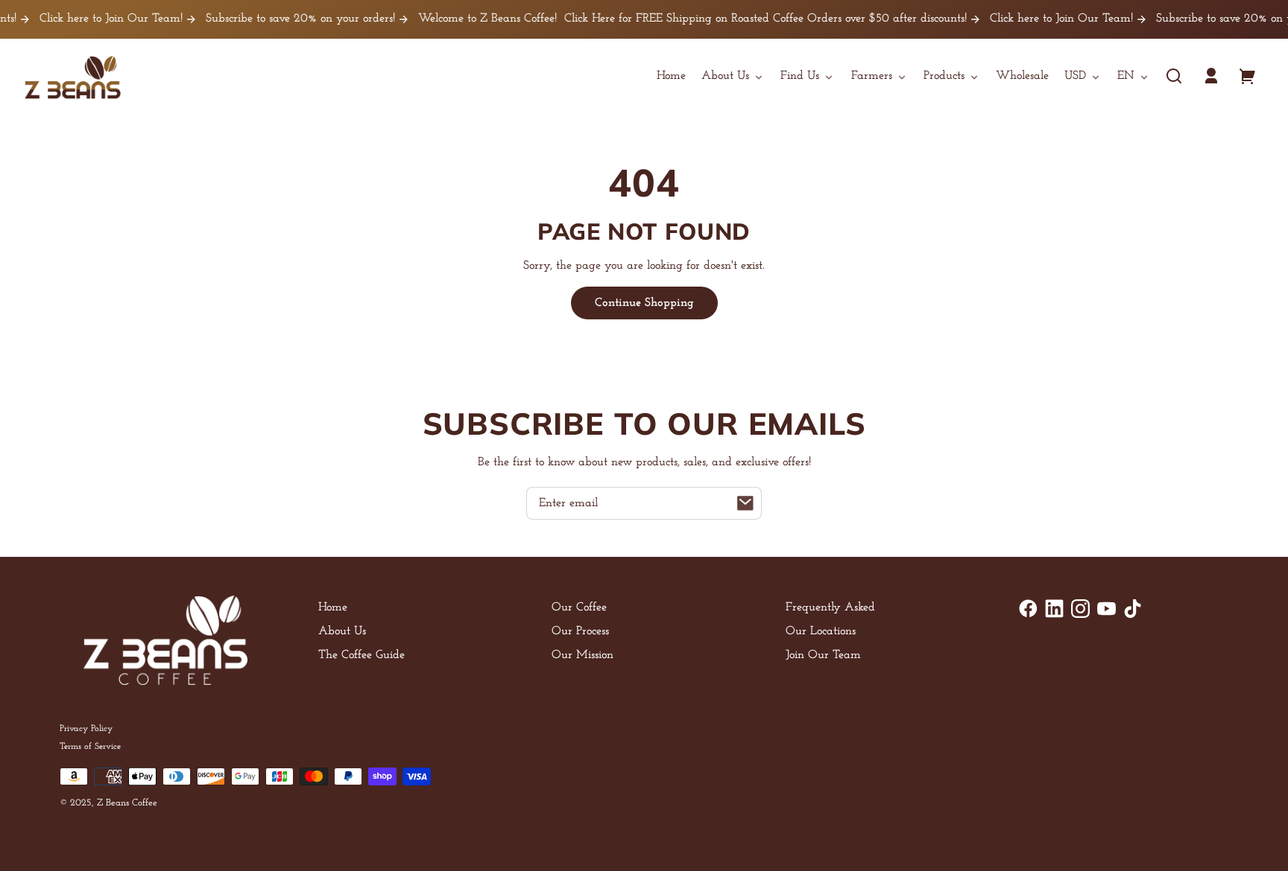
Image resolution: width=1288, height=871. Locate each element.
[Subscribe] (745, 503)
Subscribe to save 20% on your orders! (286, 19)
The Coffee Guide (361, 655)
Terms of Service (90, 746)
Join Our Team (823, 655)
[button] (1174, 76)
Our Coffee (579, 607)
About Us (342, 631)
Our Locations (821, 631)
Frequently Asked (830, 607)
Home (332, 607)
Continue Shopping (644, 303)
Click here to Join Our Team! (97, 19)
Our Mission (582, 655)
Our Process (580, 631)
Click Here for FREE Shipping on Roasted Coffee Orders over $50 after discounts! (752, 19)
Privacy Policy (86, 728)
